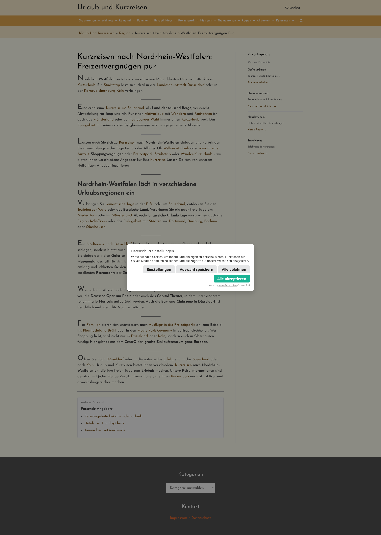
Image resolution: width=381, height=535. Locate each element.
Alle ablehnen (234, 269)
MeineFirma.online (227, 285)
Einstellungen (159, 269)
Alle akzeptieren (231, 278)
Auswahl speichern (196, 269)
